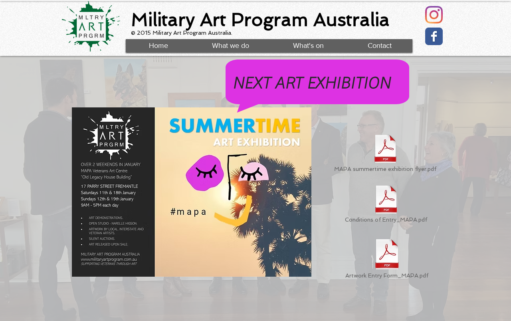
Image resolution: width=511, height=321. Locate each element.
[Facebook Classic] (434, 36)
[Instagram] (434, 15)
